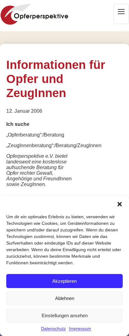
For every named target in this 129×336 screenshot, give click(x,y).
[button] (119, 204)
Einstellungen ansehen (65, 315)
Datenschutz (53, 328)
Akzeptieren (64, 281)
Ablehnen (64, 298)
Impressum (80, 328)
